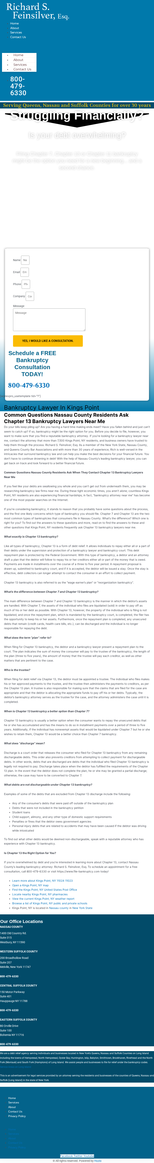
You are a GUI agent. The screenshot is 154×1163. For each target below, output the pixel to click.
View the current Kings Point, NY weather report (43, 898)
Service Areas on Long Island (16, 1067)
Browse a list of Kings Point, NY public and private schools (49, 903)
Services (16, 32)
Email (16, 272)
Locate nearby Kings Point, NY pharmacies (40, 894)
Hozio (97, 1160)
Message (18, 306)
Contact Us (18, 37)
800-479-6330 (29, 386)
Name (17, 260)
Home (14, 23)
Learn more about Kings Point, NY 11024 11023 (42, 880)
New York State (82, 908)
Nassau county (59, 908)
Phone (17, 284)
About (14, 28)
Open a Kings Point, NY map (30, 885)
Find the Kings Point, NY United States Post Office (44, 889)
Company (19, 296)
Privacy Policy (17, 1116)
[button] (19, 46)
